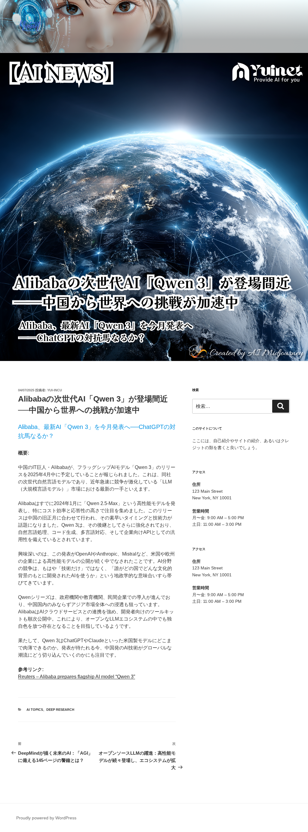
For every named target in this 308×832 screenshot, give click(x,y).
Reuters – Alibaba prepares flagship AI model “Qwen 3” (76, 676)
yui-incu (54, 390)
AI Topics (34, 709)
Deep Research (60, 709)
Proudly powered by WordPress (46, 817)
